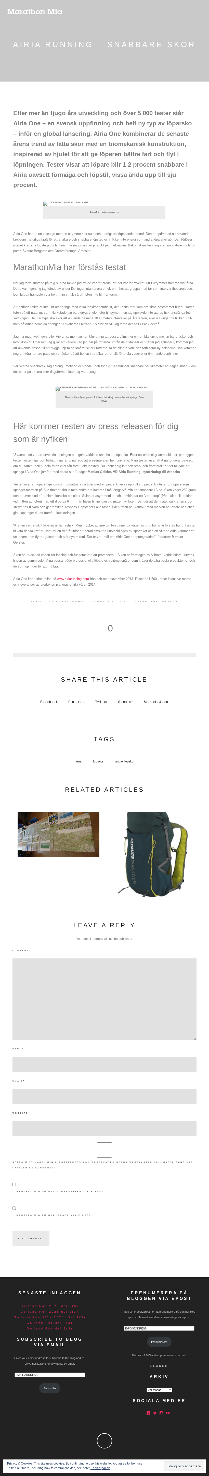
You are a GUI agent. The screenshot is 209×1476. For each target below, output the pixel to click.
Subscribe (50, 1388)
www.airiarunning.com (73, 579)
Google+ (126, 702)
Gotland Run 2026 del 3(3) (50, 1306)
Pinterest (76, 702)
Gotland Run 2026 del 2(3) (50, 1311)
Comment (20, 950)
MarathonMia (71, 601)
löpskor (98, 761)
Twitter (101, 702)
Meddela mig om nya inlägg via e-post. (55, 1215)
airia (78, 761)
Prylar (170, 601)
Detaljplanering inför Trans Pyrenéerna (58, 833)
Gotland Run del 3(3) (50, 1322)
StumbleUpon (156, 702)
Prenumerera (159, 1341)
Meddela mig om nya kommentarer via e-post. (61, 1191)
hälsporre (147, 601)
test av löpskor (125, 761)
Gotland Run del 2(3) (50, 1328)
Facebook (49, 702)
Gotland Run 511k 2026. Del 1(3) (50, 1317)
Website (20, 1113)
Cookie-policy (100, 1468)
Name (18, 1049)
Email (18, 1081)
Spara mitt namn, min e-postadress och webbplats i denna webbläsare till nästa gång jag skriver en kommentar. (102, 1165)
